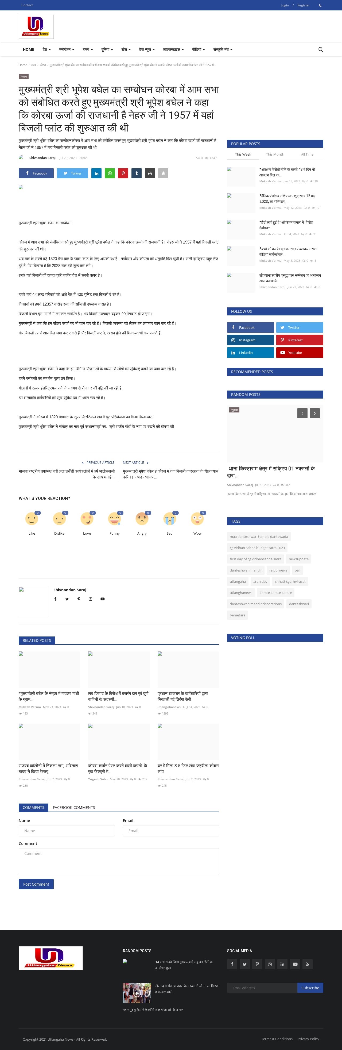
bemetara (237, 615)
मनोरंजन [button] (65, 49)
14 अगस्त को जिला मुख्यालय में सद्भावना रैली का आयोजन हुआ (184, 965)
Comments (33, 807)
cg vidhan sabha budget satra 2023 (257, 547)
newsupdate (299, 559)
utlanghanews (241, 592)
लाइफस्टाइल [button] (172, 49)
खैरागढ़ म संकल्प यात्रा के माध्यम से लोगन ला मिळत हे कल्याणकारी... (186, 989)
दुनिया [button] (106, 49)
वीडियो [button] (197, 49)
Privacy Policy (308, 1038)
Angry (142, 533)
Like (32, 533)
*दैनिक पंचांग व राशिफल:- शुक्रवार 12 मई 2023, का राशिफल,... (287, 199)
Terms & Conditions (277, 1038)
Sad (170, 533)
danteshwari (299, 603)
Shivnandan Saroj (42, 158)
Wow (197, 533)
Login (285, 5)
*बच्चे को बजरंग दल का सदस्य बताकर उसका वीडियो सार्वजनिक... (288, 252)
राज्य (33, 65)
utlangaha (238, 581)
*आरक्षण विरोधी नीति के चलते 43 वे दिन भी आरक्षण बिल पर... (287, 172)
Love (87, 533)
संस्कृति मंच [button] (221, 49)
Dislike (59, 533)
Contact (27, 5)
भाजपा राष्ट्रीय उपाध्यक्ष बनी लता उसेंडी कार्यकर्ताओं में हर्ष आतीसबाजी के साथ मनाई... (67, 474)
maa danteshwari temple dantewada (259, 536)
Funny (115, 533)
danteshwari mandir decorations (256, 603)
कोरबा (43, 65)
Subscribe (310, 987)
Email (128, 820)
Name (24, 820)
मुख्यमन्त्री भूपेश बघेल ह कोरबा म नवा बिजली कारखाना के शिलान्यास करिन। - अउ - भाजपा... (170, 474)
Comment (28, 843)
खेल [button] (125, 49)
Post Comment (36, 884)
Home (28, 49)
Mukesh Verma (270, 181)
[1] (320, 5)
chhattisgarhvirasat (290, 581)
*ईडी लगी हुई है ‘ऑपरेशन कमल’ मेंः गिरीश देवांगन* (286, 225)
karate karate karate (276, 592)
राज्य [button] (86, 49)
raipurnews (278, 570)
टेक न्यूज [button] (145, 49)
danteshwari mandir (246, 570)
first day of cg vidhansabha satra (255, 559)
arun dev (260, 581)
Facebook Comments (74, 807)
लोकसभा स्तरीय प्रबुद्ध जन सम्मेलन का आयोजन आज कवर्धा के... (290, 278)
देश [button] (45, 49)
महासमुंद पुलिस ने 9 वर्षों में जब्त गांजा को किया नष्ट (153, 1010)
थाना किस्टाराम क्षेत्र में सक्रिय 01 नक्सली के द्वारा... (271, 472)
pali (297, 570)
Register (303, 5)
